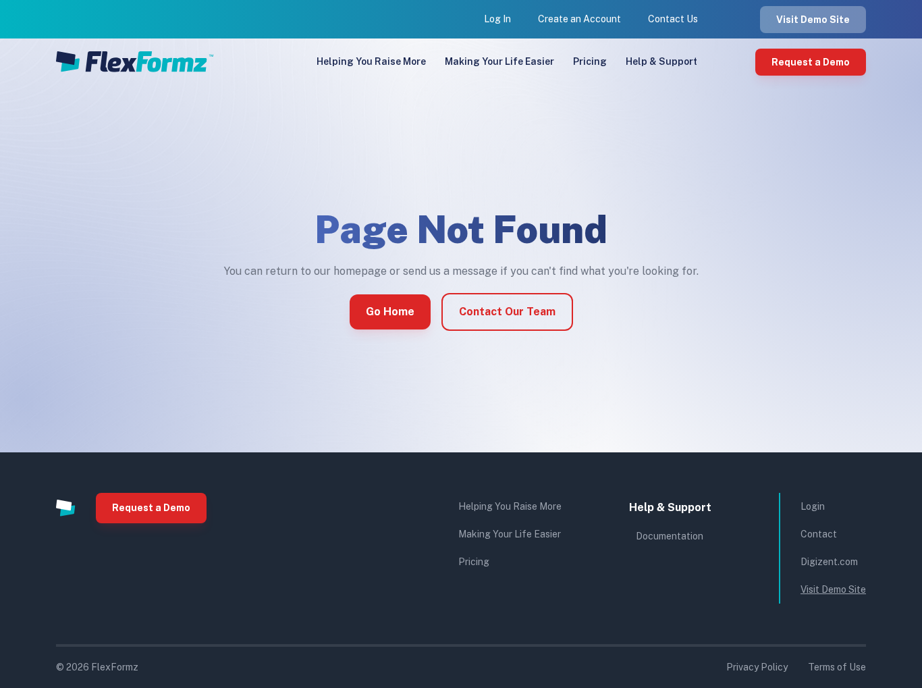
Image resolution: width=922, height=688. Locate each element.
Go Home (390, 311)
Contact (819, 534)
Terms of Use (837, 667)
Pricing (590, 61)
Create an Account (579, 19)
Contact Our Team (507, 311)
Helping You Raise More (371, 61)
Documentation (669, 536)
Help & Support (661, 61)
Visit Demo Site (813, 19)
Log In (497, 19)
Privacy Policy (757, 667)
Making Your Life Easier (499, 61)
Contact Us (673, 19)
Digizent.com (829, 561)
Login (813, 506)
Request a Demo (810, 62)
